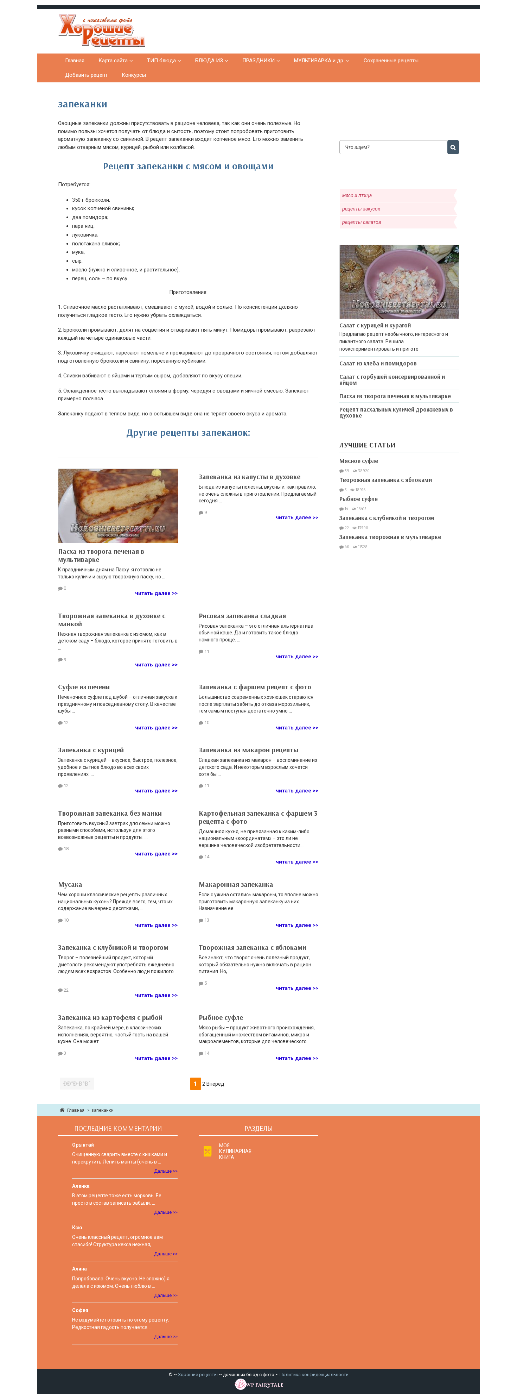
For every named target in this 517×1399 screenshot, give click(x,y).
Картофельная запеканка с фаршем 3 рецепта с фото (258, 817)
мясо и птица (357, 195)
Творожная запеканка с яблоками (252, 947)
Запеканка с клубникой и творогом (113, 947)
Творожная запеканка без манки (110, 813)
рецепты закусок (361, 209)
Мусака (70, 884)
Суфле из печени (84, 686)
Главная (74, 60)
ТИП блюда (161, 60)
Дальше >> (166, 1171)
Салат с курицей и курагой (375, 325)
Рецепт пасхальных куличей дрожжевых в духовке (396, 412)
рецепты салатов (361, 222)
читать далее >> (156, 593)
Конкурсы (134, 75)
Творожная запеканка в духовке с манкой (111, 619)
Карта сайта (113, 60)
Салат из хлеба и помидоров (378, 363)
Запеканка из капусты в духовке (249, 476)
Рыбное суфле (221, 1017)
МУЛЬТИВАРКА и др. (319, 60)
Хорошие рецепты (198, 1374)
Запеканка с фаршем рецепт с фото (255, 686)
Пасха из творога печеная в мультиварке (101, 555)
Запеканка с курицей (91, 749)
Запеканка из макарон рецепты (248, 749)
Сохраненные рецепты (391, 60)
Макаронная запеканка (236, 884)
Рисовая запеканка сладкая (242, 615)
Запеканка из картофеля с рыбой (110, 1017)
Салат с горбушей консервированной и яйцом (392, 379)
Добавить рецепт (86, 75)
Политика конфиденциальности (314, 1374)
